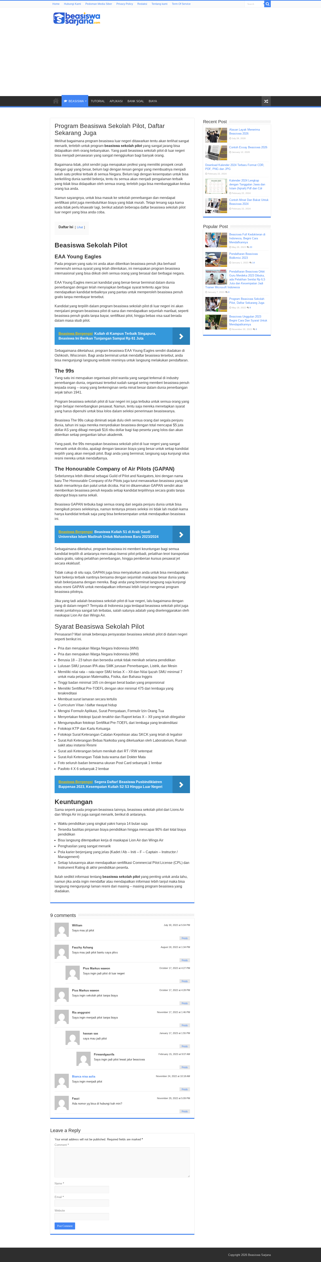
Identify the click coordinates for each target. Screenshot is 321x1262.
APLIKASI (116, 101)
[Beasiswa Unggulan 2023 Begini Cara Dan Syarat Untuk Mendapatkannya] (216, 322)
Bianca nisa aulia (83, 1076)
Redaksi (142, 3)
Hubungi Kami (72, 3)
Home (56, 3)
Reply (185, 938)
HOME (56, 100)
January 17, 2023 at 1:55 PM (174, 1033)
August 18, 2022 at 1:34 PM (175, 947)
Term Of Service (181, 3)
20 (251, 247)
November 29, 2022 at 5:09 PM (173, 1098)
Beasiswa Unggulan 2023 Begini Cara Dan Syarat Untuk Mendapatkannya (248, 320)
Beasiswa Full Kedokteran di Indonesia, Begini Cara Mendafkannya (247, 238)
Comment (62, 1144)
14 (253, 262)
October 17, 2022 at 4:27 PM (174, 968)
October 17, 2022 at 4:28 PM (174, 990)
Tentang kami (159, 3)
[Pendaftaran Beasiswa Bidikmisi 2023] (216, 259)
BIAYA (153, 101)
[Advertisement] (161, 59)
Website (60, 1210)
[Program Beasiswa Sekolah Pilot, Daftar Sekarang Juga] (216, 304)
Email (59, 1197)
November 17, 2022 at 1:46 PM (173, 1012)
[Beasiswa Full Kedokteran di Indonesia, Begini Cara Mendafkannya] (216, 240)
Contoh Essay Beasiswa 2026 (248, 147)
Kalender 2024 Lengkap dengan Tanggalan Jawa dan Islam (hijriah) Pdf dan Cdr (247, 184)
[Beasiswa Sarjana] (77, 18)
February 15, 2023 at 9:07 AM (174, 1054)
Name (59, 1183)
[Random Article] (266, 101)
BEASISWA (76, 101)
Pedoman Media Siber (98, 3)
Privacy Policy (124, 3)
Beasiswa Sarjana (259, 1255)
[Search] (267, 4)
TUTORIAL (98, 101)
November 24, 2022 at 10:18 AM (173, 1076)
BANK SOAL (136, 101)
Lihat (80, 227)
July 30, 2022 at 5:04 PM (177, 925)
